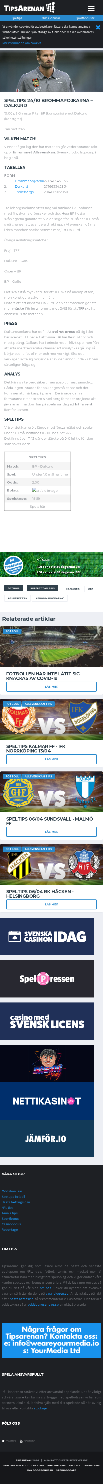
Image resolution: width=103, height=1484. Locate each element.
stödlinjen (41, 1408)
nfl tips (74, 1465)
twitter (11, 1441)
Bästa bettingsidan (16, 1202)
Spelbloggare (66, 1470)
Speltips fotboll (13, 1196)
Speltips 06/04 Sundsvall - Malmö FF (49, 821)
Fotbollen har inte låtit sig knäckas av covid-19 (43, 676)
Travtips (37, 1465)
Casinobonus (11, 1224)
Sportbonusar (85, 18)
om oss (46, 1288)
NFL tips (8, 1207)
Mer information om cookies (21, 43)
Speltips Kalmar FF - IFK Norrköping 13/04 (35, 749)
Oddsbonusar (12, 1191)
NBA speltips (57, 1465)
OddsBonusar (51, 18)
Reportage (10, 1229)
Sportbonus (11, 1218)
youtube (29, 1441)
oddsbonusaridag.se (43, 1304)
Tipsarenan (24, 1460)
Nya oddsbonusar (40, 1470)
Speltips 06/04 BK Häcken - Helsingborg (40, 894)
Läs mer (51, 686)
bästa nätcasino (22, 1299)
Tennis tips (10, 1213)
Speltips (17, 18)
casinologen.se (57, 1293)
